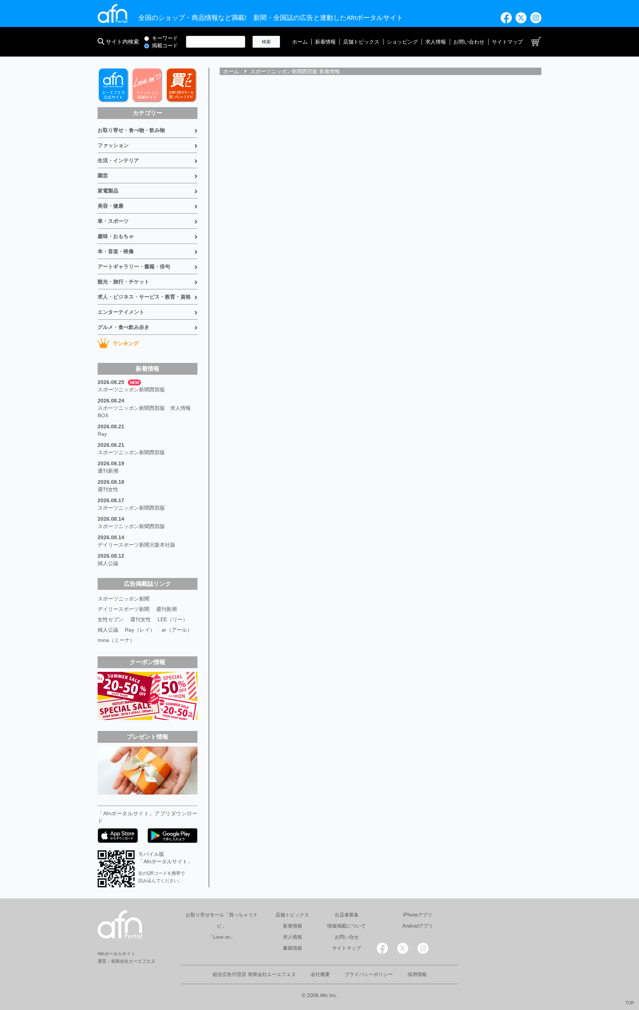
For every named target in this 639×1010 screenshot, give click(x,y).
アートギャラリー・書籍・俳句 (134, 266)
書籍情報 (292, 948)
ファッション (113, 145)
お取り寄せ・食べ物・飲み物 (131, 130)
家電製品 (108, 191)
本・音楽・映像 (116, 251)
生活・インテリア (118, 160)
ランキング (126, 343)
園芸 (103, 175)
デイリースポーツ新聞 (123, 609)
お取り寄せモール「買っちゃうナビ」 (222, 920)
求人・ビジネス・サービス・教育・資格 (144, 297)
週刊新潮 (108, 471)
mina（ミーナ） (116, 640)
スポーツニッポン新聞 (123, 599)
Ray (102, 434)
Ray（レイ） (140, 630)
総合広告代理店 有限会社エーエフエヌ (254, 974)
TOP (629, 1003)
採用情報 (417, 974)
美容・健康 (111, 206)
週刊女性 (108, 489)
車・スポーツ (113, 221)
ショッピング (402, 42)
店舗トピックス (361, 42)
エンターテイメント (121, 312)
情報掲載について (346, 926)
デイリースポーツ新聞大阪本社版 (136, 545)
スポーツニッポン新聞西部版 (131, 389)
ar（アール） (177, 630)
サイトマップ (507, 42)
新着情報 (325, 42)
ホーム (300, 42)
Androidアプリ (417, 926)
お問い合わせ (468, 42)
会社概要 (320, 974)
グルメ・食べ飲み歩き (123, 327)
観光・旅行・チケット (123, 282)
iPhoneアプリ (417, 915)
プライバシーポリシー (369, 974)
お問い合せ (347, 937)
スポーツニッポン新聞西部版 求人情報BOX (144, 411)
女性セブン (111, 619)
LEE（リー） (173, 619)
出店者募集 (347, 915)
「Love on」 (221, 937)
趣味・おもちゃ (116, 236)
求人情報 (435, 42)
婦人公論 (108, 563)
